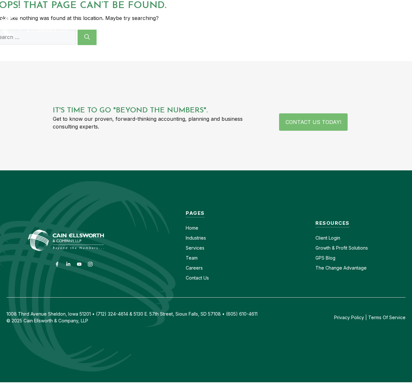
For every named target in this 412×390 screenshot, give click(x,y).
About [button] (292, 25)
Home (192, 228)
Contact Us (197, 278)
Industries (196, 238)
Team (192, 258)
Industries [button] (199, 25)
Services (195, 248)
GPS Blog (374, 25)
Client (321, 238)
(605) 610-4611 (349, 5)
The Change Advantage (341, 268)
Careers (313, 5)
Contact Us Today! (313, 122)
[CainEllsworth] (50, 25)
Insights (335, 25)
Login (333, 238)
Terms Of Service (387, 317)
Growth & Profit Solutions (341, 248)
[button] (403, 25)
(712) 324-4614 (394, 5)
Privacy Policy (349, 317)
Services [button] (249, 25)
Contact (285, 5)
